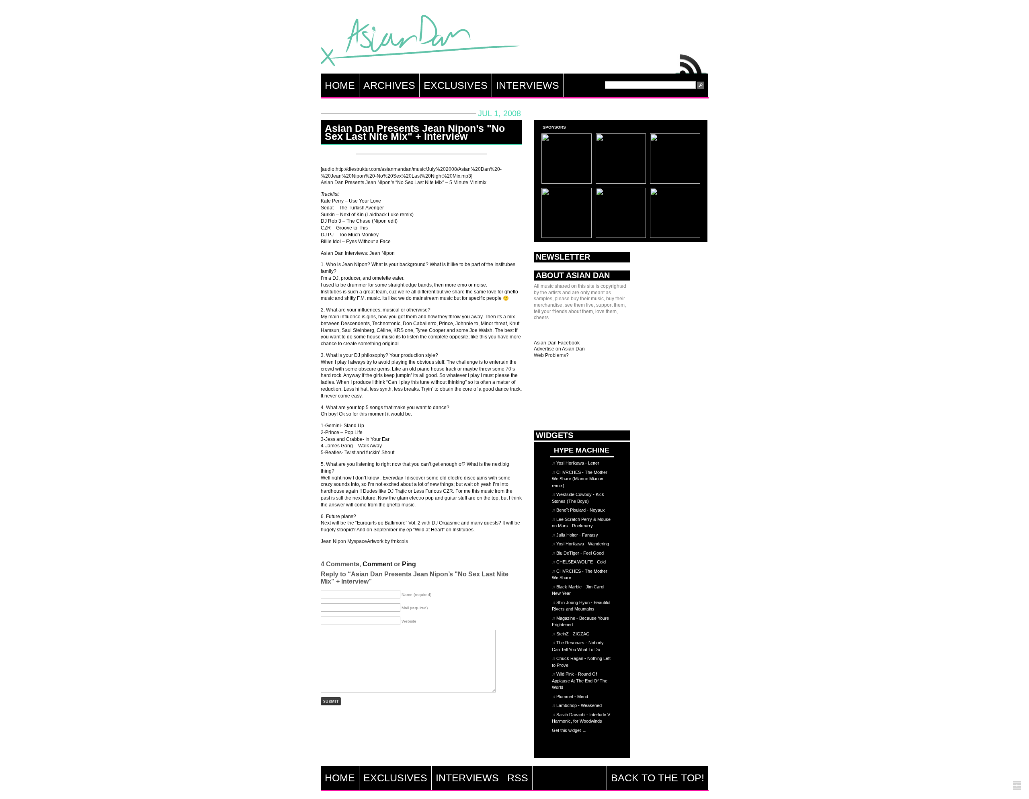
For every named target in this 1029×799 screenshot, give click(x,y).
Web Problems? (551, 355)
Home (340, 85)
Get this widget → (569, 730)
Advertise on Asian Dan (559, 349)
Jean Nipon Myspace (344, 541)
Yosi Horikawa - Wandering (582, 543)
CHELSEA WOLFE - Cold (581, 561)
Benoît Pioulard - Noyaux (580, 510)
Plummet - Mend (572, 696)
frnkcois (399, 541)
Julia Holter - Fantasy (577, 535)
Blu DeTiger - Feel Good (580, 553)
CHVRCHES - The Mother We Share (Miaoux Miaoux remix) (579, 479)
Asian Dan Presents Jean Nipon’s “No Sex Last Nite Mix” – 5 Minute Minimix (403, 182)
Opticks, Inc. (1017, 786)
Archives (389, 85)
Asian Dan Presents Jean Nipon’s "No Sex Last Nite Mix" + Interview (415, 132)
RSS (691, 62)
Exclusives (456, 85)
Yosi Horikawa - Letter (577, 463)
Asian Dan (421, 42)
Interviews (527, 85)
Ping (409, 564)
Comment (377, 564)
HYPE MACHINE (581, 450)
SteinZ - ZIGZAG (573, 633)
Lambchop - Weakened (579, 705)
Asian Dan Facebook (557, 343)
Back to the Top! (657, 777)
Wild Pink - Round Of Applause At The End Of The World (579, 681)
